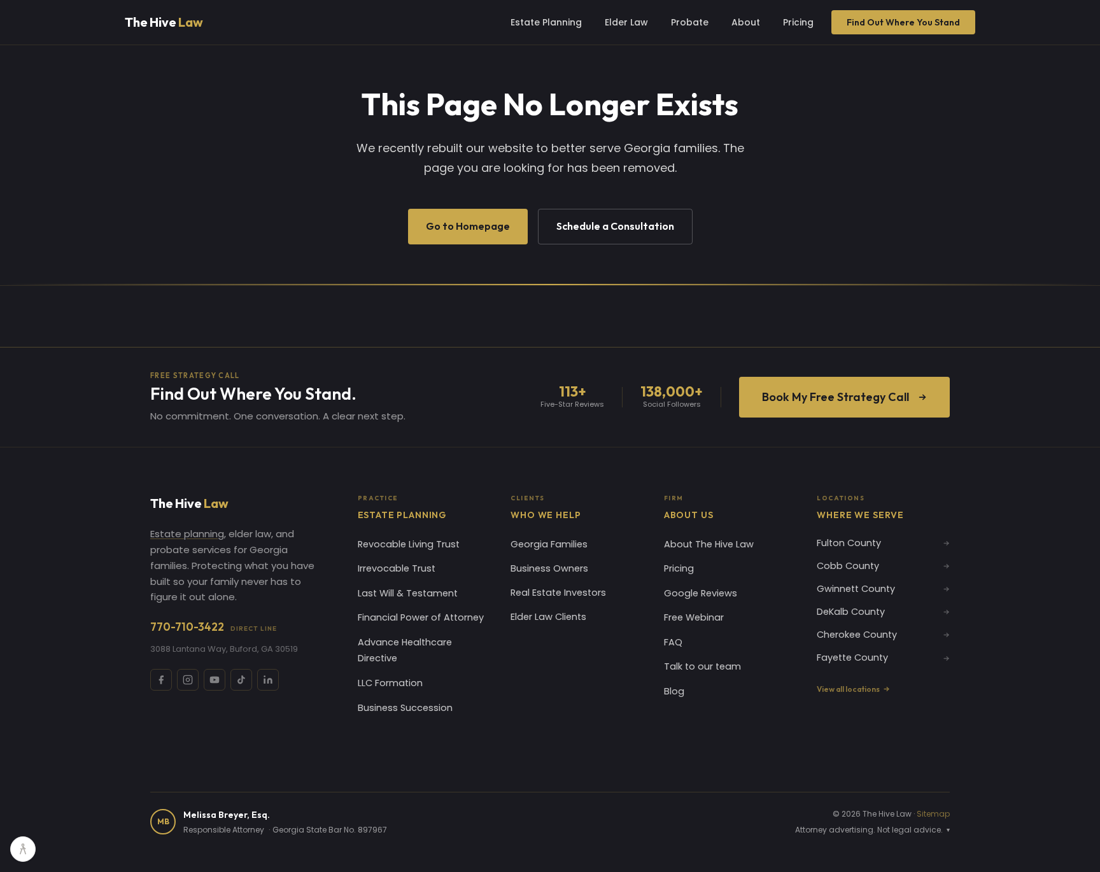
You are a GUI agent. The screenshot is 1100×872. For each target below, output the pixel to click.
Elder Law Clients (548, 616)
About (745, 22)
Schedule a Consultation (615, 226)
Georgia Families (549, 544)
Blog (674, 691)
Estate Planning (546, 22)
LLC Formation (390, 683)
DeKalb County (851, 611)
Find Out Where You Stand (903, 22)
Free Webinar (694, 617)
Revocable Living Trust (409, 544)
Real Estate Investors (558, 592)
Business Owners (549, 568)
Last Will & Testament (408, 593)
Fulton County (849, 543)
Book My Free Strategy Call (835, 397)
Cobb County (848, 565)
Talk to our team (702, 666)
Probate (690, 22)
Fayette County (852, 657)
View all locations (848, 689)
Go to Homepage (468, 226)
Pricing (798, 22)
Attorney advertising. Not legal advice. (872, 829)
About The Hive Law (709, 544)
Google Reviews (700, 593)
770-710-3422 (213, 626)
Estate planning (187, 533)
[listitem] (161, 680)
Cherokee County (857, 634)
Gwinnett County (856, 588)
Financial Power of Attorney (421, 617)
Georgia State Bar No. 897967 (329, 829)
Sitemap (933, 813)
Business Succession (405, 707)
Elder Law (626, 22)
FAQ (673, 642)
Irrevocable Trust (396, 568)
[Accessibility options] (23, 849)
